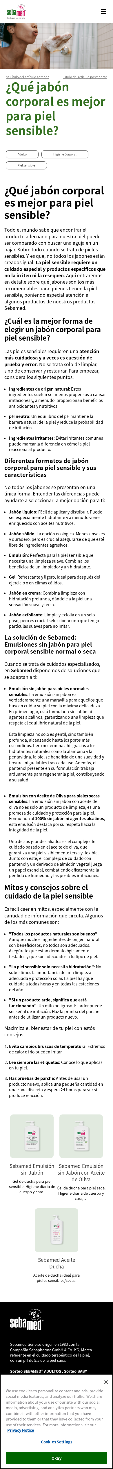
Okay (56, 1458)
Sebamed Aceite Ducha (56, 1263)
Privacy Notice (20, 1430)
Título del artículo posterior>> (85, 77)
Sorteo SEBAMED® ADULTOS (36, 1371)
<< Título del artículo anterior (27, 77)
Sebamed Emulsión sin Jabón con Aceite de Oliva (81, 1172)
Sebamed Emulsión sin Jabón (32, 1169)
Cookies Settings (56, 1442)
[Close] (106, 1382)
